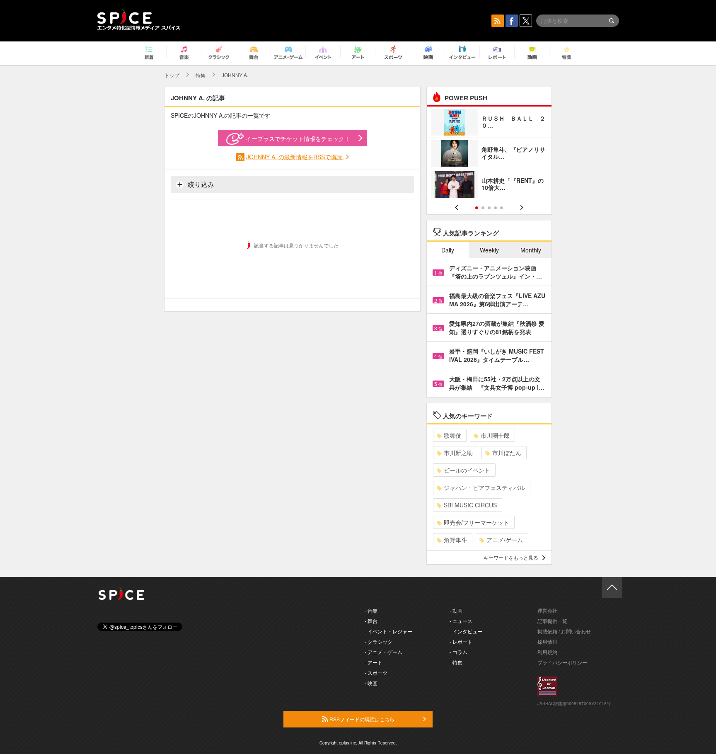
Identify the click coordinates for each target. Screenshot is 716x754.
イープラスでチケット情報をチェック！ (298, 138)
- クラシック (378, 641)
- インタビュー (466, 631)
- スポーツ (376, 672)
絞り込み (200, 184)
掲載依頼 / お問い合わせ (564, 631)
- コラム (458, 651)
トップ (171, 74)
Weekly (489, 250)
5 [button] (501, 207)
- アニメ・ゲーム (383, 651)
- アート (373, 662)
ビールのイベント (467, 470)
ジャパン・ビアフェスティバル (484, 487)
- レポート (461, 641)
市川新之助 (458, 453)
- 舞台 (371, 620)
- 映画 (371, 682)
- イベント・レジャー (388, 631)
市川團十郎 (495, 435)
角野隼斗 (455, 540)
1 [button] (476, 207)
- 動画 (456, 610)
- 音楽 (371, 610)
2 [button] (482, 207)
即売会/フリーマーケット (476, 522)
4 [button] (495, 207)
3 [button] (489, 207)
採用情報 (547, 641)
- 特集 (456, 662)
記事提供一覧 (552, 620)
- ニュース (461, 620)
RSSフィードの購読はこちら (361, 718)
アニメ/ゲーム (504, 540)
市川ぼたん (506, 453)
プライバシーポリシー (562, 662)
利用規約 (547, 651)
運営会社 (547, 610)
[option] (489, 154)
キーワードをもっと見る (511, 557)
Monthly (530, 250)
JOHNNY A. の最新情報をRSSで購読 (295, 157)
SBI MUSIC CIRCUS (470, 505)
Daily (447, 250)
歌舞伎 (452, 435)
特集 (201, 74)
